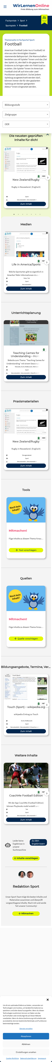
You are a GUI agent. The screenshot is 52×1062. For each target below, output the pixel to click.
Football (23, 25)
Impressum (42, 1058)
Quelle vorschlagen (28, 638)
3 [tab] (22, 214)
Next (47, 177)
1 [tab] (14, 214)
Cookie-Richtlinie (12, 1058)
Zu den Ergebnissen (38, 842)
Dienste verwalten (26, 1028)
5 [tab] (31, 214)
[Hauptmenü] (5, 6)
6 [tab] (35, 214)
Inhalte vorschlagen (27, 858)
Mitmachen (27, 913)
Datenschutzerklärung (28, 1058)
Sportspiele (10, 25)
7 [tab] (40, 214)
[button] (47, 999)
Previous (3, 177)
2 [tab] (18, 214)
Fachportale (10, 20)
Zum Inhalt (26, 204)
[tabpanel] (26, 177)
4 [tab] (27, 214)
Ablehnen (26, 1044)
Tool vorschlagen (28, 550)
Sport (22, 20)
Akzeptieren (26, 1036)
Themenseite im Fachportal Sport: (20, 39)
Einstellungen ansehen (26, 1052)
